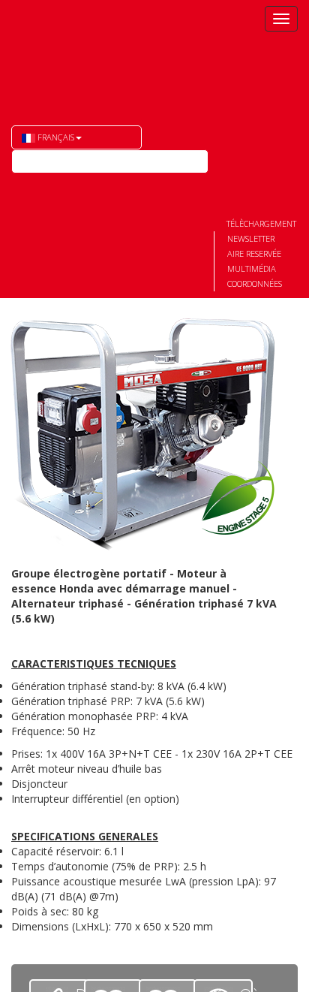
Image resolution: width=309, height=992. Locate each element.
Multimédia (251, 268)
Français (54, 137)
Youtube (23, 185)
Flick (50, 185)
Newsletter (250, 238)
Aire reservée (254, 253)
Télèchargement (261, 223)
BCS (77, 53)
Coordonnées (254, 283)
